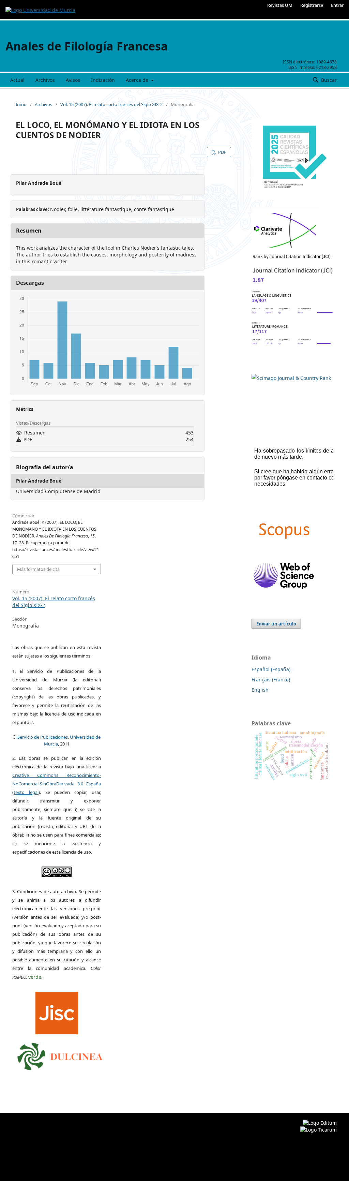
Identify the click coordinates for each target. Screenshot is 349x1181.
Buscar (328, 80)
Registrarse (311, 5)
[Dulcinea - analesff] (60, 1055)
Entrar (337, 5)
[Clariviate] (285, 249)
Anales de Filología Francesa (86, 46)
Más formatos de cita (38, 569)
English (260, 690)
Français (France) (271, 679)
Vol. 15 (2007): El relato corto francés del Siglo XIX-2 (111, 104)
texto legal (26, 792)
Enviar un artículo (276, 624)
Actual (17, 80)
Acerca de (138, 80)
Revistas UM (279, 5)
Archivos (45, 80)
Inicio (21, 104)
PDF (221, 152)
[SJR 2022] (291, 378)
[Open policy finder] (56, 1011)
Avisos (73, 80)
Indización (103, 80)
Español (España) (271, 669)
